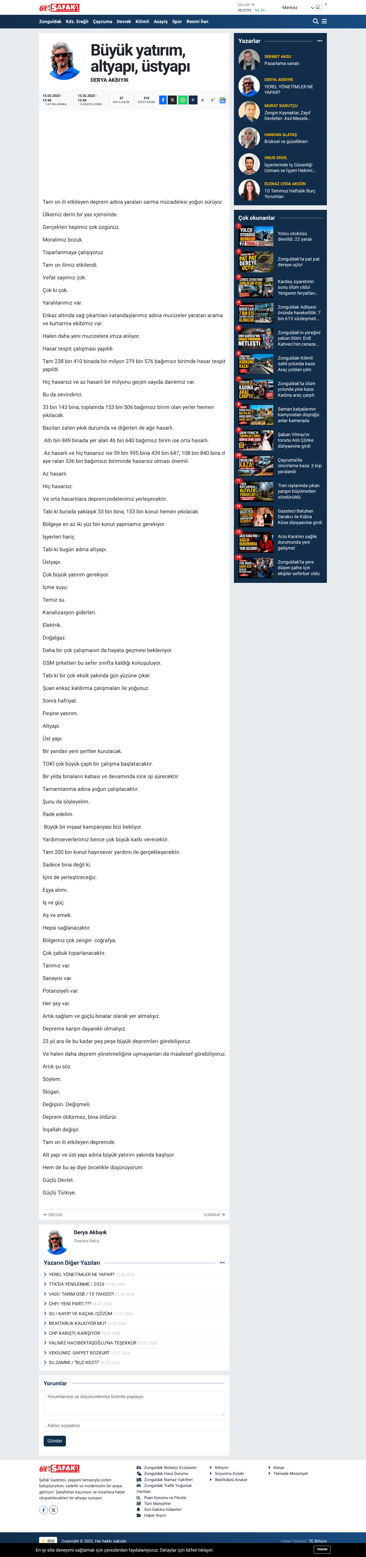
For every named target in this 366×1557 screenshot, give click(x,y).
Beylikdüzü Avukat (231, 1479)
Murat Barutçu (281, 105)
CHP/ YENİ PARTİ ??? (70, 1303)
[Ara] (316, 21)
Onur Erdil (275, 157)
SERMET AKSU (277, 56)
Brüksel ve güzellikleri (286, 141)
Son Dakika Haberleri (163, 1509)
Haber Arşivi (155, 1515)
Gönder (54, 1440)
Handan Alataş (280, 134)
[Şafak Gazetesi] (59, 7)
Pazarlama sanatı (281, 63)
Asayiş (161, 21)
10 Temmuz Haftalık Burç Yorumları (290, 193)
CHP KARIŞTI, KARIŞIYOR (75, 1333)
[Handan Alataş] (249, 137)
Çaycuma (102, 21)
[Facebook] (43, 1509)
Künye (279, 1467)
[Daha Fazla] (193, 100)
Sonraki (212, 1214)
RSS (50, 1541)
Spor (177, 21)
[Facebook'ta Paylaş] (163, 100)
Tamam (322, 1549)
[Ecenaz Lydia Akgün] (249, 189)
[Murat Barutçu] (249, 111)
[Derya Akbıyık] (64, 59)
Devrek (124, 21)
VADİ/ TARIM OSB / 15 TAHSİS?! (82, 1294)
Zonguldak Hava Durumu (166, 1473)
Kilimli (142, 21)
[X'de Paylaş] (172, 100)
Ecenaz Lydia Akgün (285, 183)
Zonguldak (50, 21)
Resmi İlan (197, 21)
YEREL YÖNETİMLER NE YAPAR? (82, 1274)
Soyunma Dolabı (229, 1473)
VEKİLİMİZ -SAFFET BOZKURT (80, 1352)
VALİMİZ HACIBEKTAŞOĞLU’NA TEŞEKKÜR (93, 1343)
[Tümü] (319, 41)
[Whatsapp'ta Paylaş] (183, 100)
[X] (53, 1509)
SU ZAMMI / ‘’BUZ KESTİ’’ (74, 1362)
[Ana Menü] (323, 21)
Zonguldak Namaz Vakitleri (168, 1479)
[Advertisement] (140, 151)
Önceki (54, 1214)
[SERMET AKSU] (249, 59)
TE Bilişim (318, 1541)
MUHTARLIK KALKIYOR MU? (78, 1323)
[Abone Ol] (222, 100)
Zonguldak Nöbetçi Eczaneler (170, 1467)
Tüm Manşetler (157, 1503)
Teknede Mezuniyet (291, 1473)
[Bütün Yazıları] (222, 1263)
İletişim (221, 1467)
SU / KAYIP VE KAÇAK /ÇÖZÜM (81, 1313)
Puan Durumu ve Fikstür (165, 1497)
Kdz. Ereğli (77, 21)
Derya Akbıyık (110, 80)
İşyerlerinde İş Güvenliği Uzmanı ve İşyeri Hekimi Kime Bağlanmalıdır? (288, 168)
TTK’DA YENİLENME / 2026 (77, 1284)
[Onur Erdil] (249, 163)
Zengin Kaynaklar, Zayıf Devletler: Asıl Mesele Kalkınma (287, 116)
